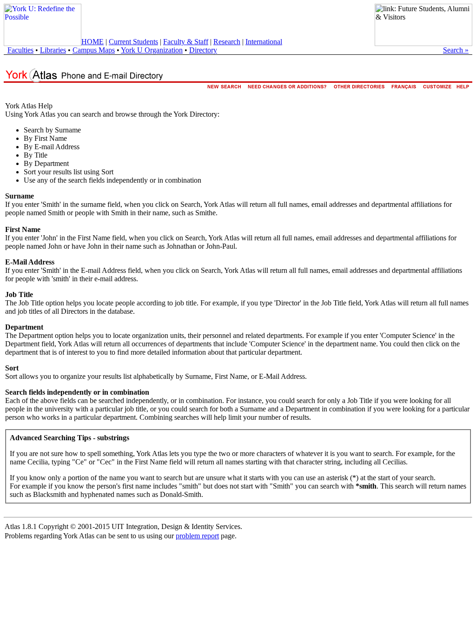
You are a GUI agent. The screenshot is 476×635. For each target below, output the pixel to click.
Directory (203, 50)
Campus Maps (94, 50)
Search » (456, 50)
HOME (92, 42)
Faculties (20, 50)
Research (226, 42)
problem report (197, 536)
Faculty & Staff (185, 42)
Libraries (53, 50)
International (263, 42)
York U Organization (152, 50)
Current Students (133, 42)
